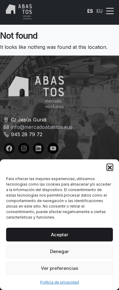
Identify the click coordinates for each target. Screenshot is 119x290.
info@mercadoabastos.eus (41, 127)
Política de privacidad (59, 282)
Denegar (59, 251)
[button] (110, 167)
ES (90, 11)
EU (99, 11)
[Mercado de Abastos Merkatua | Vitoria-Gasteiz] (19, 11)
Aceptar (59, 234)
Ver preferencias (59, 268)
